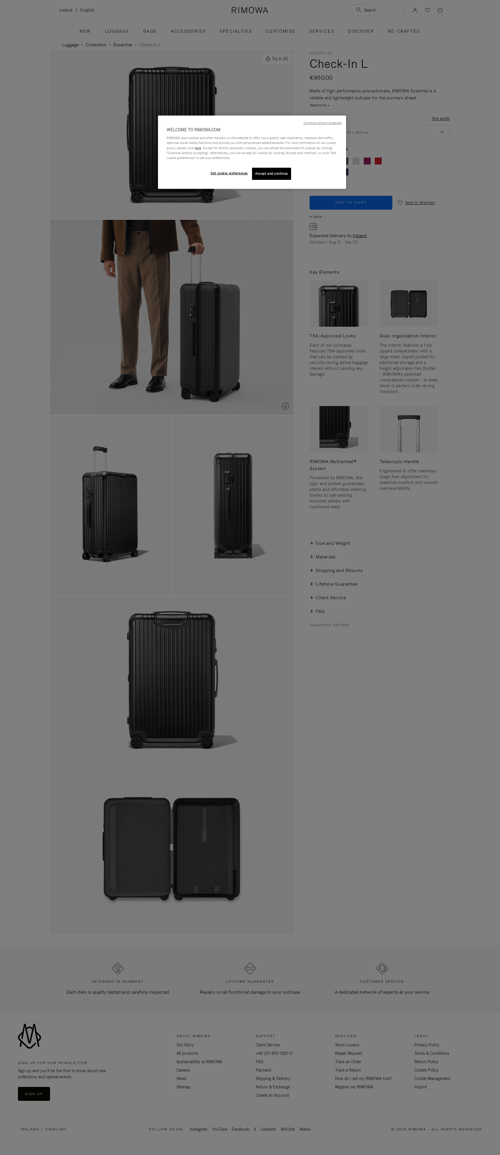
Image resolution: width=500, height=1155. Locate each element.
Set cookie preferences (229, 173)
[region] (252, 152)
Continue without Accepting (323, 123)
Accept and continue (271, 173)
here (198, 148)
